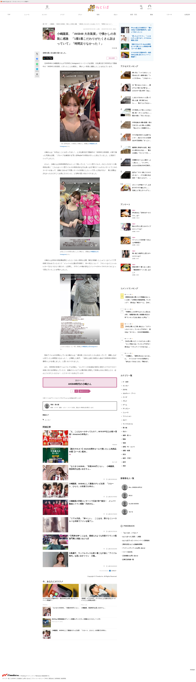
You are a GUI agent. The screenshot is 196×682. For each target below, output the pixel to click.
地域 (98, 14)
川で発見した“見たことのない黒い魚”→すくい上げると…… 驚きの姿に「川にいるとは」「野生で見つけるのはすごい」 (142, 115)
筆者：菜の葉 (55, 404)
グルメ (80, 14)
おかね (125, 389)
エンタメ (44, 14)
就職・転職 (126, 450)
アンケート (125, 204)
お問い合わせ (27, 678)
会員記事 (187, 14)
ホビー (125, 420)
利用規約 (192, 669)
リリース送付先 (126, 552)
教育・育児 (133, 14)
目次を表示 (112, 58)
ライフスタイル (128, 424)
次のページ (84, 391)
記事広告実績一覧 (127, 559)
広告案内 (19, 678)
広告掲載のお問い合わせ (129, 556)
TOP (9, 14)
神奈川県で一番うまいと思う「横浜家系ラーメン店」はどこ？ (141, 269)
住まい (116, 14)
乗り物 (125, 427)
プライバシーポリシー (38, 678)
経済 (124, 462)
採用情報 (57, 678)
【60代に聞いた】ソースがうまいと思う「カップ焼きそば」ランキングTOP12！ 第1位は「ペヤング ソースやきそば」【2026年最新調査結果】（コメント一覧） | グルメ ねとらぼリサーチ (138, 346)
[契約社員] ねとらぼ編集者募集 (131, 544)
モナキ (131, 512)
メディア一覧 (6, 678)
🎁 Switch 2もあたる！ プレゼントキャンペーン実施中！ (15, 1)
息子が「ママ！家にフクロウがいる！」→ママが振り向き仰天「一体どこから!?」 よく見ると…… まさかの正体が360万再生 (141, 178)
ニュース (26, 14)
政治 (124, 454)
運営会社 (51, 678)
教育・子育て (127, 458)
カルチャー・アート (129, 393)
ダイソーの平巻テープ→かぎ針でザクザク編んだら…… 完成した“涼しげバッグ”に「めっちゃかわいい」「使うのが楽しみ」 (141, 190)
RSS (46, 678)
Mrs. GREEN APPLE (135, 487)
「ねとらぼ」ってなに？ (129, 533)
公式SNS (13, 678)
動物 (151, 14)
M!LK (130, 495)
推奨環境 (63, 678)
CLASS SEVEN (134, 504)
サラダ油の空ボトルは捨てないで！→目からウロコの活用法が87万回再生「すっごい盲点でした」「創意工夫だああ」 (141, 140)
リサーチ (169, 14)
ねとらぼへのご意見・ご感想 (131, 536)
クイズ (62, 14)
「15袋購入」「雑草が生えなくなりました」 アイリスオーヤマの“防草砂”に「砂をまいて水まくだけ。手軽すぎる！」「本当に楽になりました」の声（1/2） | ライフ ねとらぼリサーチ (138, 361)
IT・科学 (125, 382)
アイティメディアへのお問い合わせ (133, 548)
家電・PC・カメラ (129, 447)
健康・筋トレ (127, 435)
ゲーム (125, 405)
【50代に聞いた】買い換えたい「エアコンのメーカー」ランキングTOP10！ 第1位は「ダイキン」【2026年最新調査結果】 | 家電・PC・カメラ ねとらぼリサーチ (138, 332)
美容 (124, 466)
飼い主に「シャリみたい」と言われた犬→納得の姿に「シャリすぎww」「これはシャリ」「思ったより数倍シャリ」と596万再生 (141, 78)
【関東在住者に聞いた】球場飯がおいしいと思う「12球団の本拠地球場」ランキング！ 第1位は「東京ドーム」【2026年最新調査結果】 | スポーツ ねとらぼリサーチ (138, 302)
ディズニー (126, 408)
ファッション (127, 416)
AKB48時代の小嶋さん (80, 384)
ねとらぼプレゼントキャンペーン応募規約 (135, 540)
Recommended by (104, 570)
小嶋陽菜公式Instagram (88, 346)
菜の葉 (115, 48)
